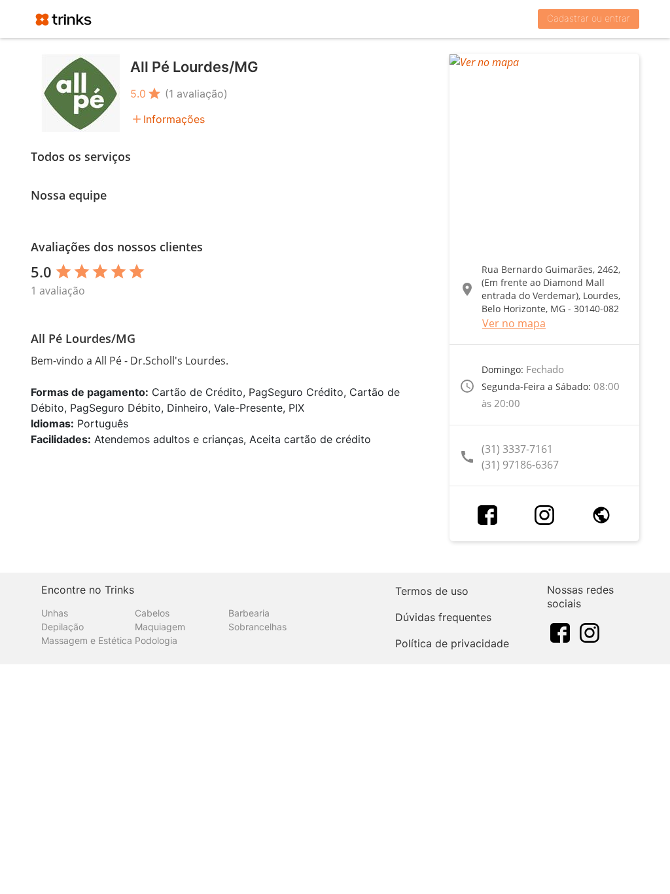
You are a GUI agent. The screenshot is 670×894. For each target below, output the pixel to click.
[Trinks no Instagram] (589, 632)
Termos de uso (431, 591)
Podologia (156, 640)
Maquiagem (160, 626)
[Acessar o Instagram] (544, 515)
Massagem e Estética (86, 640)
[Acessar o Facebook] (487, 515)
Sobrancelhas (257, 626)
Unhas (54, 612)
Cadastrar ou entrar (588, 18)
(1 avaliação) (196, 93)
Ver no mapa (514, 323)
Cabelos (152, 612)
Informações (174, 119)
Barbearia (249, 612)
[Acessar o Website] (601, 515)
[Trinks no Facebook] (560, 632)
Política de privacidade (452, 643)
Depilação (62, 626)
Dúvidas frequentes (443, 617)
